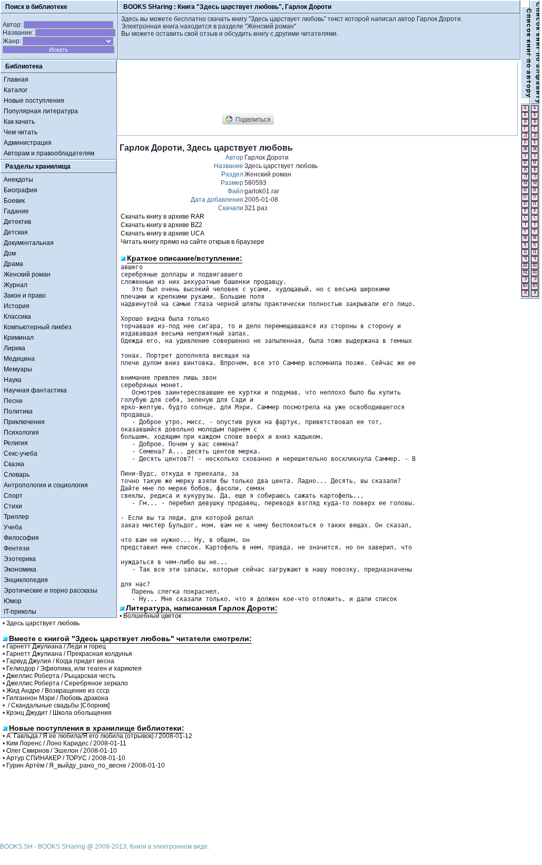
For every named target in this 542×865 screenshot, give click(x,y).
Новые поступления (34, 100)
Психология (21, 432)
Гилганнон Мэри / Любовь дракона (57, 698)
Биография (20, 190)
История (16, 306)
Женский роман (27, 274)
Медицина (19, 358)
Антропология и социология (46, 485)
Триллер (16, 516)
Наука (13, 380)
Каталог (15, 90)
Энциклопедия (26, 580)
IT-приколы (20, 611)
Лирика (14, 348)
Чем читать (20, 132)
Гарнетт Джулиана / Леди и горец (56, 646)
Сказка (14, 464)
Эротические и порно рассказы (50, 590)
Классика (17, 316)
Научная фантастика (35, 390)
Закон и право (25, 295)
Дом (10, 253)
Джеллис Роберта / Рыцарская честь (60, 676)
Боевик (14, 200)
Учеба (13, 527)
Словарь (16, 474)
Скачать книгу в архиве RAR (162, 216)
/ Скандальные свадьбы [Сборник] (58, 705)
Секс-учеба (20, 453)
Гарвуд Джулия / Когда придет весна (60, 661)
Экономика (20, 569)
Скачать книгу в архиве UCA (162, 233)
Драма (13, 264)
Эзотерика (20, 559)
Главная (16, 79)
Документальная (29, 243)
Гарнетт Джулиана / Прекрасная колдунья (69, 653)
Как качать (19, 121)
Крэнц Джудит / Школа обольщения (59, 712)
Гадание (16, 211)
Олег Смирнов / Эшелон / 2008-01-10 (61, 750)
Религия (16, 443)
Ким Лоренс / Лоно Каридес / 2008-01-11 (66, 743)
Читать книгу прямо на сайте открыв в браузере (192, 241)
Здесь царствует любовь (43, 623)
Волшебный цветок (152, 616)
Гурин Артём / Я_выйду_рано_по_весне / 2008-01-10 (85, 765)
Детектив (17, 221)
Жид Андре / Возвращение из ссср (58, 690)
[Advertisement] (311, 88)
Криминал (19, 337)
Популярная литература (41, 111)
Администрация (28, 142)
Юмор (13, 601)
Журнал (15, 285)
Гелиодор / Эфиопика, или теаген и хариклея (74, 668)
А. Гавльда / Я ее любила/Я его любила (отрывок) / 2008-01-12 (99, 736)
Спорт (13, 495)
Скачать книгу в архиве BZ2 (161, 225)
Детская (16, 232)
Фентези (16, 548)
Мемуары (18, 369)
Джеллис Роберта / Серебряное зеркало (67, 683)
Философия (21, 538)
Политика (18, 411)
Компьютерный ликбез (38, 327)
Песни (13, 401)
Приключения (24, 422)
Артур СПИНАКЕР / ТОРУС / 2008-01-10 (65, 758)
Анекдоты (18, 179)
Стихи (13, 506)
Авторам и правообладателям (49, 153)
